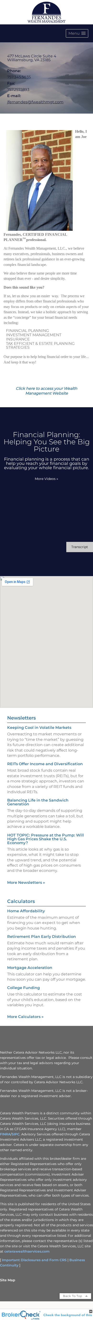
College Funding (23, 987)
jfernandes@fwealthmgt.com (35, 102)
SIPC (16, 1134)
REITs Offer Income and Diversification (45, 764)
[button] (77, 33)
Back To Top (73, 1296)
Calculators (21, 901)
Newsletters (21, 718)
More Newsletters (26, 882)
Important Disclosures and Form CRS (34, 1260)
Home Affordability (26, 911)
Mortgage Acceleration (29, 967)
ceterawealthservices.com (27, 1251)
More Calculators (25, 1016)
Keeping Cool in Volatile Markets (39, 727)
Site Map (7, 1280)
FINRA (5, 1134)
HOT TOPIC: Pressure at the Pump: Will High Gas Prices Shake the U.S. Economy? (45, 839)
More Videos (46, 478)
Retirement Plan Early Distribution (41, 936)
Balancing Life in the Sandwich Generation (37, 802)
